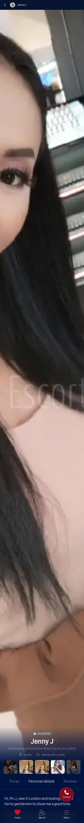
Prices (14, 781)
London (28, 754)
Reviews (70, 781)
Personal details (41, 781)
